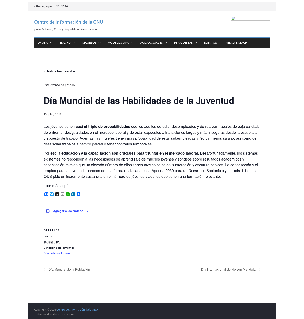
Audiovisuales (151, 42)
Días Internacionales (57, 253)
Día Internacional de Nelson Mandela (228, 269)
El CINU (65, 42)
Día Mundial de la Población (69, 269)
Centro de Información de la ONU (68, 22)
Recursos (89, 42)
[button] (50, 43)
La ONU (42, 42)
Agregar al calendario (68, 211)
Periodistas (183, 42)
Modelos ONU (118, 42)
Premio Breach (235, 42)
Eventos (210, 42)
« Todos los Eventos (60, 71)
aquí (64, 185)
